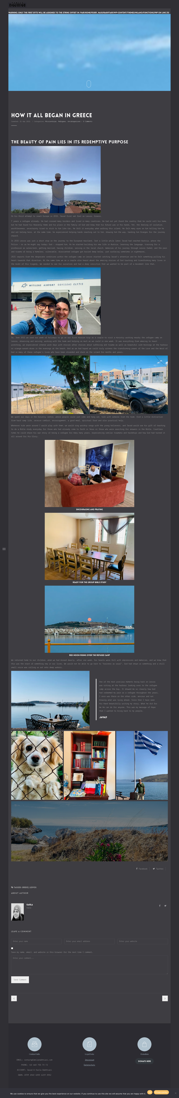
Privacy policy (161, 1092)
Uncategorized (74, 121)
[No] (175, 1093)
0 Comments (87, 121)
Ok (150, 1092)
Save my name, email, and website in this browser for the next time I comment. (52, 952)
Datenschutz (89, 1065)
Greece (25, 887)
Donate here (144, 1061)
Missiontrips (50, 121)
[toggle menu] (4, 549)
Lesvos (33, 887)
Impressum (89, 1060)
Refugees (62, 121)
